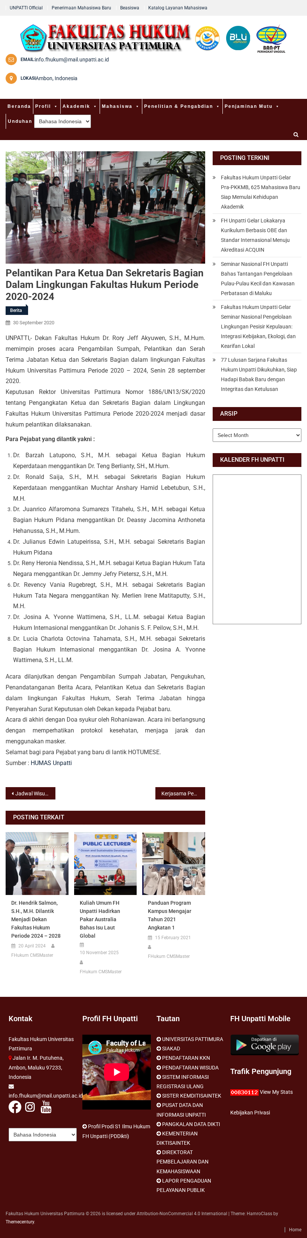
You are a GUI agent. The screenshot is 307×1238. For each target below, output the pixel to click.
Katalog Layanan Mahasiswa (177, 7)
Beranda (19, 106)
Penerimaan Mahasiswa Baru (81, 7)
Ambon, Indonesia (56, 78)
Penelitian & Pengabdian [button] (178, 106)
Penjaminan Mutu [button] (249, 106)
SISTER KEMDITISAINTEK (191, 1096)
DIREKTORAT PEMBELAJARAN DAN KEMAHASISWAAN (182, 1161)
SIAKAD (171, 1049)
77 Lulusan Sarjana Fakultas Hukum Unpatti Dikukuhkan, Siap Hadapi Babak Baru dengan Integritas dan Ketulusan (259, 374)
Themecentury (20, 1222)
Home (295, 1229)
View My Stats (276, 1092)
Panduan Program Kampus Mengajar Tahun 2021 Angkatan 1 (169, 915)
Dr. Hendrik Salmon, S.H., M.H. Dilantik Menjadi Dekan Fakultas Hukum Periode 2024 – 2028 (36, 919)
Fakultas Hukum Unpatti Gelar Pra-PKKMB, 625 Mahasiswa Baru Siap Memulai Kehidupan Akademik (260, 192)
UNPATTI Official (26, 7)
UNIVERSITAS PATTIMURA (192, 1039)
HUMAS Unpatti (51, 763)
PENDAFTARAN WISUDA (190, 1068)
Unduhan (20, 121)
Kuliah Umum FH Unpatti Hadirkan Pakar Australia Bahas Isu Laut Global (100, 919)
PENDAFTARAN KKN (186, 1058)
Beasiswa (129, 7)
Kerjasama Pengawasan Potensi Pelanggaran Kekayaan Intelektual (183, 793)
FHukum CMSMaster (32, 955)
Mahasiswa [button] (117, 106)
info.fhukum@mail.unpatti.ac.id (72, 59)
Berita (16, 310)
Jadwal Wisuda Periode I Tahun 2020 (35, 793)
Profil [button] (43, 106)
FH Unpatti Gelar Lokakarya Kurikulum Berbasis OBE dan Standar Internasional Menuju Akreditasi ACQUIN (255, 235)
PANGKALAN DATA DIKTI (191, 1124)
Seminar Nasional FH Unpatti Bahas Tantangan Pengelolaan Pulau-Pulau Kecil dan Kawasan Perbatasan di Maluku (258, 278)
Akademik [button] (76, 106)
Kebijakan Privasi (250, 1113)
